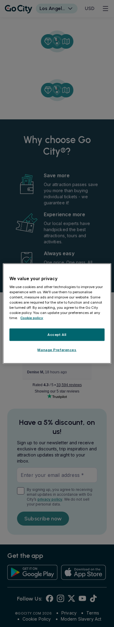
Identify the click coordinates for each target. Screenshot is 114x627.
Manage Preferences (56, 350)
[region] (57, 313)
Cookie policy (31, 318)
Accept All (57, 334)
